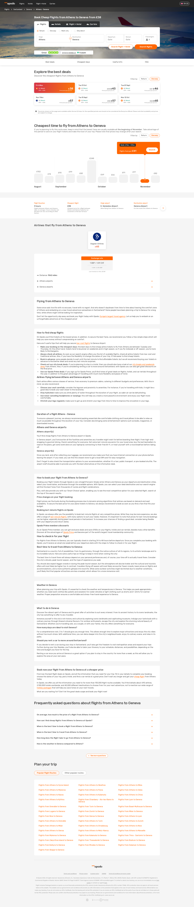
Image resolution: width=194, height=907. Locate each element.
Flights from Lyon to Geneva (130, 799)
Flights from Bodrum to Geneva (131, 840)
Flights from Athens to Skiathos (92, 785)
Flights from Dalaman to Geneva (132, 845)
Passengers (150, 37)
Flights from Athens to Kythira (51, 799)
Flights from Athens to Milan (51, 826)
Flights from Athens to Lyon (130, 816)
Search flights (146, 47)
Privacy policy (83, 873)
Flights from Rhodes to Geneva (91, 845)
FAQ (146, 62)
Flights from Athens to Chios (130, 795)
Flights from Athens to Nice (130, 826)
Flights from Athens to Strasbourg (93, 826)
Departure (111, 37)
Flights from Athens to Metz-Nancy (93, 831)
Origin (41, 37)
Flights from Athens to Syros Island (54, 785)
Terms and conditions (70, 873)
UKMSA (104, 873)
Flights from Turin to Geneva (90, 806)
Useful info (117, 62)
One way (154, 79)
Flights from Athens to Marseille (131, 831)
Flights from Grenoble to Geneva (52, 806)
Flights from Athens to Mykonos (52, 790)
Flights (21, 4)
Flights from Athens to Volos (130, 790)
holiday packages (44, 688)
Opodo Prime (68, 532)
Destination (76, 37)
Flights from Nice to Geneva (50, 816)
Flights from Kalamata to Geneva (92, 835)
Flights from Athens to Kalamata (92, 795)
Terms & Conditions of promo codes (119, 873)
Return (128, 37)
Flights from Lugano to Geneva (52, 811)
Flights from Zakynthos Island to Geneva (56, 840)
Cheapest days (83, 62)
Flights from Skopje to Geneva (51, 850)
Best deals (50, 62)
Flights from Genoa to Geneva (91, 816)
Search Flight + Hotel (120, 47)
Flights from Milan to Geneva (130, 811)
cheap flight (139, 677)
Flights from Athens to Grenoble (52, 821)
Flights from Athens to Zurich (130, 821)
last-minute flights (58, 517)
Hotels (30, 4)
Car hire (52, 4)
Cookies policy (94, 873)
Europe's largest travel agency (112, 316)
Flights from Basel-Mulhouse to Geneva (135, 806)
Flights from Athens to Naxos (51, 795)
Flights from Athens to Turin (90, 821)
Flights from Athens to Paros (90, 790)
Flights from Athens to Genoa (51, 831)
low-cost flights (83, 343)
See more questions (98, 756)
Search (152, 150)
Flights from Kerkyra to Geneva (52, 845)
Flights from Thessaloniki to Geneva (93, 840)
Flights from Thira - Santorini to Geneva (135, 835)
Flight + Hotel (41, 4)
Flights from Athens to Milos (130, 785)
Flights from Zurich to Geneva (91, 811)
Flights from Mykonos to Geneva (52, 835)
